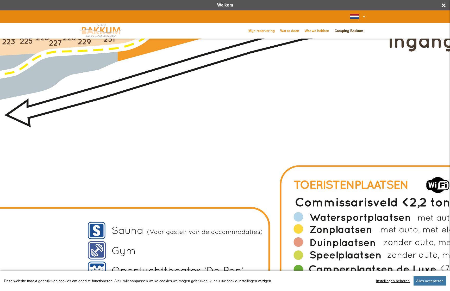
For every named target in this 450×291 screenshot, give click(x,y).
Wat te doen (289, 31)
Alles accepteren (429, 281)
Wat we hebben (317, 31)
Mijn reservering (261, 31)
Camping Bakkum (349, 31)
